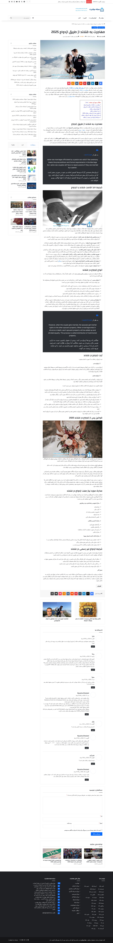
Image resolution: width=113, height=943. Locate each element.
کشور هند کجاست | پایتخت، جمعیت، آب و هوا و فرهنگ (31, 211)
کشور (85, 18)
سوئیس (101, 908)
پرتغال (89, 923)
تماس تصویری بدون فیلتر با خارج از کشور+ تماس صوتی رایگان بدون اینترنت (19, 169)
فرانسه (101, 911)
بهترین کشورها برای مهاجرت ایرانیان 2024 (26, 85)
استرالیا (92, 889)
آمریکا (94, 886)
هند (102, 923)
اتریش (86, 886)
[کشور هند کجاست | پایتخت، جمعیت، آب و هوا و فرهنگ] (30, 204)
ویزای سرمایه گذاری (74, 891)
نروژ (80, 130)
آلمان (101, 886)
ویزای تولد (76, 902)
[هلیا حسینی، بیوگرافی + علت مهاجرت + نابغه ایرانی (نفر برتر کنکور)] (31, 153)
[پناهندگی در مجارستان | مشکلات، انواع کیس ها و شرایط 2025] (72, 853)
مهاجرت (99, 24)
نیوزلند (94, 920)
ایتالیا (101, 897)
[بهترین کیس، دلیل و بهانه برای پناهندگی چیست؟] (31, 186)
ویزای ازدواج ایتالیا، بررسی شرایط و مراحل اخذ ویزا (24, 131)
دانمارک (94, 900)
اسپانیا (101, 891)
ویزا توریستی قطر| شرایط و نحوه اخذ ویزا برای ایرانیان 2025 (52, 861)
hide (87, 102)
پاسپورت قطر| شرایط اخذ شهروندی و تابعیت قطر (17, 228)
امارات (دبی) (92, 891)
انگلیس (92, 894)
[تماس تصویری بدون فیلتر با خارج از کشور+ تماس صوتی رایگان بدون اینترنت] (31, 169)
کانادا (95, 925)
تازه (23, 145)
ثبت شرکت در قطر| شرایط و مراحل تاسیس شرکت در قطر (17, 211)
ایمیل (100, 823)
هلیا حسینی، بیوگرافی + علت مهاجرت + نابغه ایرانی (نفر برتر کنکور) (18, 153)
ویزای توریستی (75, 894)
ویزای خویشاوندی (75, 905)
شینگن (59, 261)
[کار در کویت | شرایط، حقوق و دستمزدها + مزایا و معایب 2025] (93, 853)
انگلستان (101, 894)
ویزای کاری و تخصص (74, 888)
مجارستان (100, 917)
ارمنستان (101, 889)
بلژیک (88, 897)
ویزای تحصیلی (75, 886)
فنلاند (98, 586)
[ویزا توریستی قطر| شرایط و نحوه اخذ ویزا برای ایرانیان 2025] (52, 853)
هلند (87, 920)
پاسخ (93, 646)
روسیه (94, 903)
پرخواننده (32, 145)
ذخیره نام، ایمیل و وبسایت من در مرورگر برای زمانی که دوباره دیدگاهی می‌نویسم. (82, 830)
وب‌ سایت (69, 823)
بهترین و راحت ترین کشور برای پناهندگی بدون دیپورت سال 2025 (19, 177)
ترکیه (101, 900)
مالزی (86, 914)
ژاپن (102, 925)
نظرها (13, 145)
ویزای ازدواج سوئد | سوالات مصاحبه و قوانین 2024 (24, 99)
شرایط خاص (76, 907)
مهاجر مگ (101, 18)
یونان (93, 928)
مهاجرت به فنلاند (83, 90)
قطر (94, 914)
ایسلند (94, 897)
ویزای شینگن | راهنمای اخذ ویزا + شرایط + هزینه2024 (23, 79)
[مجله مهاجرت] (89, 9)
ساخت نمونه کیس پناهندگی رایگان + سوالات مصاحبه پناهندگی (19, 161)
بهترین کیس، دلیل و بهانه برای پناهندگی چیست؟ (18, 184)
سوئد (83, 130)
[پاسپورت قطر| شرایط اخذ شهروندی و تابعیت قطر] (17, 221)
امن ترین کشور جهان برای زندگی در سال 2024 (25, 82)
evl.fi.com (89, 155)
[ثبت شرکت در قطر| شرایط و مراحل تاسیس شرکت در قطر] (17, 204)
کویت (88, 925)
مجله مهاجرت (71, 96)
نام (101, 816)
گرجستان (101, 928)
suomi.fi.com (87, 320)
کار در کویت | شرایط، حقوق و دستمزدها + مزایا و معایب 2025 (94, 861)
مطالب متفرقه (75, 910)
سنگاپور (101, 906)
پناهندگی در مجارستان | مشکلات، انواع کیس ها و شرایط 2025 (71, 1)
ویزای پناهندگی (75, 897)
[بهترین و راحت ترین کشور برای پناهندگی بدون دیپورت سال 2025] (31, 178)
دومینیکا (101, 903)
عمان (94, 908)
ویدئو (96, 923)
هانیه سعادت (101, 36)
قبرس (101, 914)
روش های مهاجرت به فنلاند (77, 88)
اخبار (79, 18)
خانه (103, 24)
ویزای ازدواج (93, 24)
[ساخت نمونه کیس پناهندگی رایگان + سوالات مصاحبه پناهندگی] (31, 161)
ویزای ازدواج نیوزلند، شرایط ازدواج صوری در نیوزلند (24, 128)
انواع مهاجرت (93, 18)
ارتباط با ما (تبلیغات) (13, 940)
